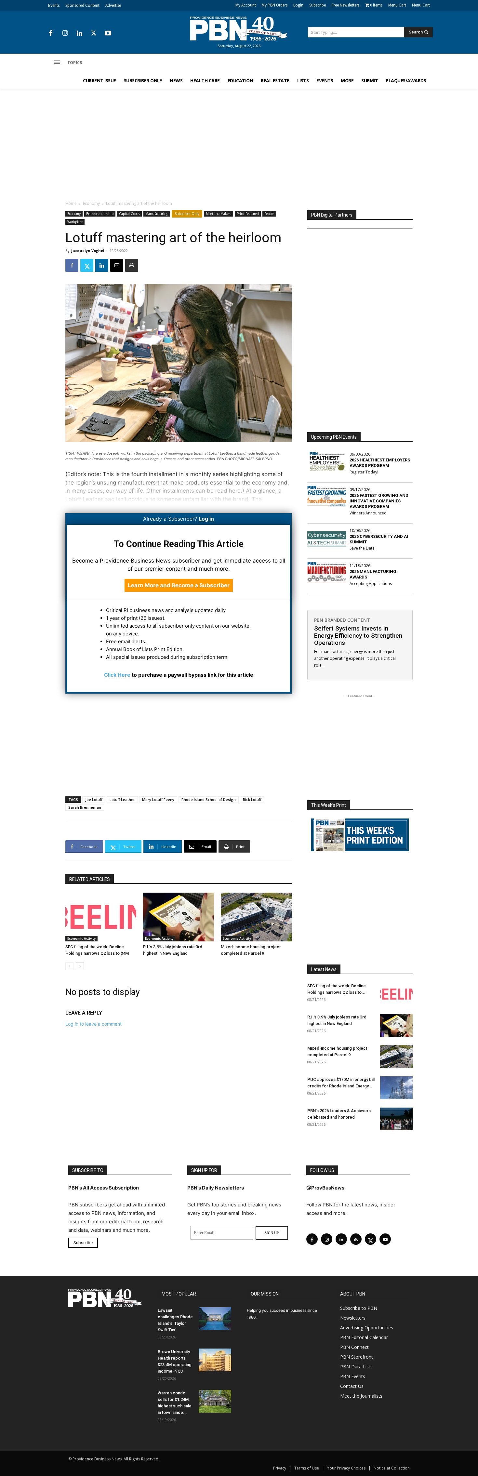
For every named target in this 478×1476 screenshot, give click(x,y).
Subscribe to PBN (358, 1308)
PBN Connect (354, 1347)
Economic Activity (81, 938)
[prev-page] (69, 966)
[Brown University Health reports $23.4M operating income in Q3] (215, 1360)
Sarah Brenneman (84, 807)
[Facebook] (50, 33)
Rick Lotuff (252, 799)
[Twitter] (93, 33)
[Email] (116, 265)
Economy (91, 203)
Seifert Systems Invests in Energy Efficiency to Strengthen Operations (358, 635)
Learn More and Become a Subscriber (179, 585)
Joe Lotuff (93, 799)
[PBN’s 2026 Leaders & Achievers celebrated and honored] (396, 1119)
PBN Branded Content (342, 620)
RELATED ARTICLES (89, 879)
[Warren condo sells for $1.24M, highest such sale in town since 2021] (215, 1401)
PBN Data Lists (356, 1366)
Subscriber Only (187, 213)
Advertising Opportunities (366, 1327)
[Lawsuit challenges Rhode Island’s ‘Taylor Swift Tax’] (215, 1318)
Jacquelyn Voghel (87, 250)
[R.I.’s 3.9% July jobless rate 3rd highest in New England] (178, 917)
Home (71, 203)
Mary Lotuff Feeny (158, 799)
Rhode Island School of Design (208, 799)
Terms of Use (306, 1468)
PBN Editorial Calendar (364, 1337)
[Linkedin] (79, 33)
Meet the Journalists (361, 1396)
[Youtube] (107, 33)
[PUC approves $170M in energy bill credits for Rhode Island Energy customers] (396, 1087)
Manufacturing (156, 213)
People (269, 213)
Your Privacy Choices (346, 1468)
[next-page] (80, 966)
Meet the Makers (218, 213)
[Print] (131, 265)
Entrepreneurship (99, 213)
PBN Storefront (356, 1357)
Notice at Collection (392, 1468)
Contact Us (352, 1386)
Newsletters (352, 1318)
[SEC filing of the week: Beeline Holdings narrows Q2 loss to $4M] (100, 917)
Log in (206, 518)
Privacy (279, 1468)
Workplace (75, 221)
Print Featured (248, 213)
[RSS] (356, 1239)
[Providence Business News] (239, 29)
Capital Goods (129, 213)
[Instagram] (65, 33)
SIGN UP (272, 1233)
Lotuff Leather (122, 799)
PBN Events (352, 1376)
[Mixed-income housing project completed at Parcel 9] (256, 917)
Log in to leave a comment (93, 1024)
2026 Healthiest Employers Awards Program (380, 463)
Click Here (117, 675)
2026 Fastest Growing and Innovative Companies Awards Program (379, 501)
